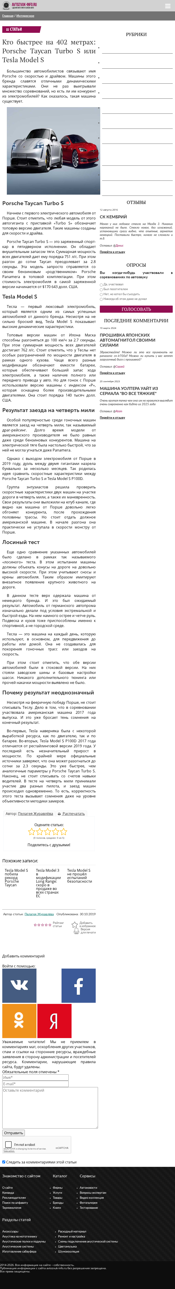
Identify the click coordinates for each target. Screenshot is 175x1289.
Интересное (25, 16)
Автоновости (88, 1187)
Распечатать (73, 813)
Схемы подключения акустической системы (88, 1241)
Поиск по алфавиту (15, 1202)
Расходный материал (72, 1231)
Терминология (11, 1208)
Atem (119, 411)
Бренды (58, 1202)
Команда (8, 1192)
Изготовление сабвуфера (125, 108)
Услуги (57, 1192)
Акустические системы (18, 1246)
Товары (57, 1197)
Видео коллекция (92, 1197)
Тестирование (89, 1208)
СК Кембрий (113, 217)
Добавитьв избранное (88, 925)
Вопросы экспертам (93, 1192)
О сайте (7, 1187)
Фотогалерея (88, 1202)
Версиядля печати (88, 931)
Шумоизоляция (117, 190)
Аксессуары (114, 47)
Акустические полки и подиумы (132, 77)
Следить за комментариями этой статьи (41, 1162)
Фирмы (57, 1187)
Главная (7, 16)
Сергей (120, 366)
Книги (57, 1208)
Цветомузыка (116, 175)
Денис (120, 245)
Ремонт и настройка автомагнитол (134, 138)
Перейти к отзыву (112, 252)
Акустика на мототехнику (126, 62)
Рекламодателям (14, 1197)
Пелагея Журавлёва (35, 813)
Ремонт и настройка (71, 1236)
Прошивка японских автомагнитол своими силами (127, 340)
